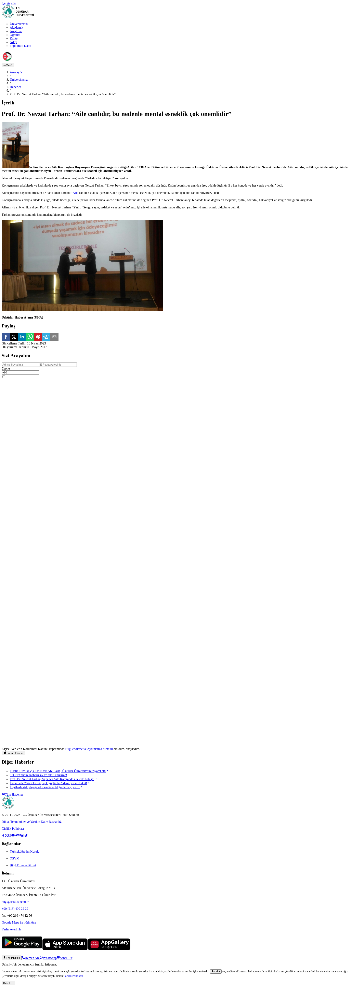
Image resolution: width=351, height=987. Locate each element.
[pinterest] (38, 337)
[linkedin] (22, 337)
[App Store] (65, 949)
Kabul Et (8, 983)
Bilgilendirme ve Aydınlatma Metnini (89, 749)
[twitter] (14, 337)
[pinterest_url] (19, 836)
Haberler (15, 87)
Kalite (13, 38)
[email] (54, 337)
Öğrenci (15, 34)
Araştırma (16, 31)
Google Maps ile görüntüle (19, 922)
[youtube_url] (13, 836)
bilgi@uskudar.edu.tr (15, 901)
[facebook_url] (3, 836)
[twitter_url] (6, 836)
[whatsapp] (30, 337)
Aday (13, 42)
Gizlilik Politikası (13, 828)
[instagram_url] (9, 836)
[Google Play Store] (22, 949)
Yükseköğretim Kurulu (24, 851)
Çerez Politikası (74, 975)
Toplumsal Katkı (20, 45)
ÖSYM (14, 858)
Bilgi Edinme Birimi (23, 865)
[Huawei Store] (109, 949)
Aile (75, 192)
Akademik (16, 27)
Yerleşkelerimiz (11, 929)
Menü (9, 65)
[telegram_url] (16, 836)
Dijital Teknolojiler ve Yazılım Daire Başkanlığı (32, 821)
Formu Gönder (15, 753)
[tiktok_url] (26, 836)
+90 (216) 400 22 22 (15, 908)
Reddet (216, 971)
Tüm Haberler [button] (14, 794)
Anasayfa (16, 72)
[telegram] (46, 337)
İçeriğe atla (9, 3)
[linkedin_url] (22, 836)
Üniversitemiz (19, 24)
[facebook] (6, 337)
